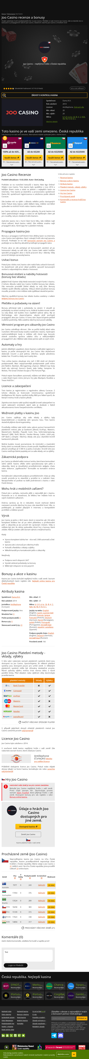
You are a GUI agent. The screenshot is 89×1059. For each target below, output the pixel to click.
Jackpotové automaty (9, 1017)
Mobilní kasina (22, 1020)
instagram (15, 1034)
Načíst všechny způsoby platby (38, 722)
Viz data (51, 885)
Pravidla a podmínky (39, 1017)
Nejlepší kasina (22, 1011)
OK (74, 1054)
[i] (15, 878)
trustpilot (23, 1034)
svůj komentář (27, 730)
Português (45, 622)
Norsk (40, 620)
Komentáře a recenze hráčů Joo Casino (73, 200)
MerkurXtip (38, 984)
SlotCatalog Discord (60, 1034)
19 (17, 868)
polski (31, 622)
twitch (19, 1034)
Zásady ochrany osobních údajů (43, 1020)
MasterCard (18, 706)
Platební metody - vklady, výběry (73, 187)
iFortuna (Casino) (16, 994)
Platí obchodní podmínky (14, 162)
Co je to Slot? (38, 1011)
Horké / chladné (7, 1027)
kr (71, 117)
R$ (67, 118)
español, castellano (45, 627)
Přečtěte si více (63, 1054)
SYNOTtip (16, 984)
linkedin (3, 1034)
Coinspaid (17, 691)
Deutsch (48, 617)
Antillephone (16, 604)
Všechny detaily (52, 122)
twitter (11, 1034)
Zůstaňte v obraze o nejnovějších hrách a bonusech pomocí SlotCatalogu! (69, 1013)
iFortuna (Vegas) (38, 994)
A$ (64, 118)
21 (21, 625)
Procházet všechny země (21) (40, 928)
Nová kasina (21, 1017)
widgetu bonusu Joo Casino (13, 298)
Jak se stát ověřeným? (77, 88)
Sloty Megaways (7, 1020)
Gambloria (81, 994)
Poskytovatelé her (8, 1023)
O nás (34, 1014)
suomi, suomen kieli (45, 613)
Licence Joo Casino (67, 190)
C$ (74, 117)
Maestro (16, 701)
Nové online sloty (8, 1030)
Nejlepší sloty (6, 1011)
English (46, 610)
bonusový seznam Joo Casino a (41, 240)
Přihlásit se (81, 1018)
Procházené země (67, 196)
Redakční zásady (38, 1027)
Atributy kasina (66, 184)
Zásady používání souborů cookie (44, 1023)
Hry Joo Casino (66, 193)
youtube (7, 1034)
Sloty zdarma (6, 1014)
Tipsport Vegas (81, 984)
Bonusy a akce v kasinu (69, 181)
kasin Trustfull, (23, 792)
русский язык (46, 625)
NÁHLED (41, 885)
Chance (58, 984)
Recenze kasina (66, 177)
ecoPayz (16, 696)
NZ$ (83, 117)
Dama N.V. (16, 597)
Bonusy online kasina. (18, 797)
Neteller (16, 711)
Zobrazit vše (79, 107)
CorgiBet (59, 994)
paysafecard (18, 716)
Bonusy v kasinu (23, 1014)
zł (68, 117)
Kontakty (20, 1023)
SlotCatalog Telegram (54, 1034)
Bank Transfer (19, 685)
